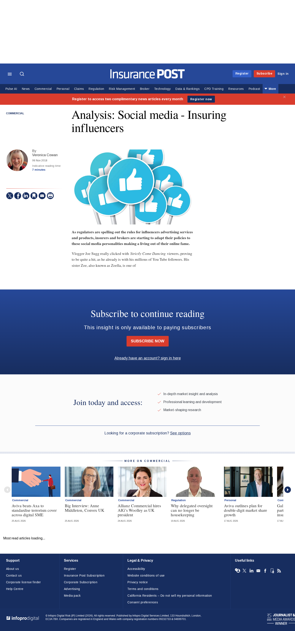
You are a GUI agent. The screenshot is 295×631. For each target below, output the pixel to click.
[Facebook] (17, 195)
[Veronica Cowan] (17, 160)
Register (242, 73)
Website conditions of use (146, 576)
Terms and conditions (142, 589)
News (26, 89)
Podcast (254, 89)
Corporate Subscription (80, 582)
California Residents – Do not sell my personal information (169, 596)
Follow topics (237, 570)
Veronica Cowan (45, 155)
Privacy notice (137, 582)
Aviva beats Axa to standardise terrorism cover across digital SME (34, 510)
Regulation (96, 89)
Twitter (244, 570)
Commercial (43, 89)
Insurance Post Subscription (84, 576)
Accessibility (136, 569)
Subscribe (265, 73)
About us (12, 569)
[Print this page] (50, 195)
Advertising (72, 589)
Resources (236, 89)
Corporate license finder (23, 582)
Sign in (283, 74)
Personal (63, 89)
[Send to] (42, 195)
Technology (162, 89)
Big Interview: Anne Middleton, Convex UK (84, 507)
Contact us (14, 576)
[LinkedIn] (25, 195)
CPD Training (214, 89)
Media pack (72, 596)
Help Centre (15, 589)
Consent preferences (142, 602)
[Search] (22, 74)
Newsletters (258, 570)
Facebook (265, 570)
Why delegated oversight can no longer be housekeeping (192, 510)
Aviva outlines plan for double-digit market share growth (245, 510)
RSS (279, 570)
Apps (272, 570)
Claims (79, 89)
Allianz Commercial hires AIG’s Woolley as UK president (139, 510)
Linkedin (251, 570)
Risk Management (122, 89)
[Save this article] (33, 195)
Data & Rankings (187, 89)
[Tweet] (9, 195)
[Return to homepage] (147, 77)
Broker (144, 89)
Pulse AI (11, 89)
